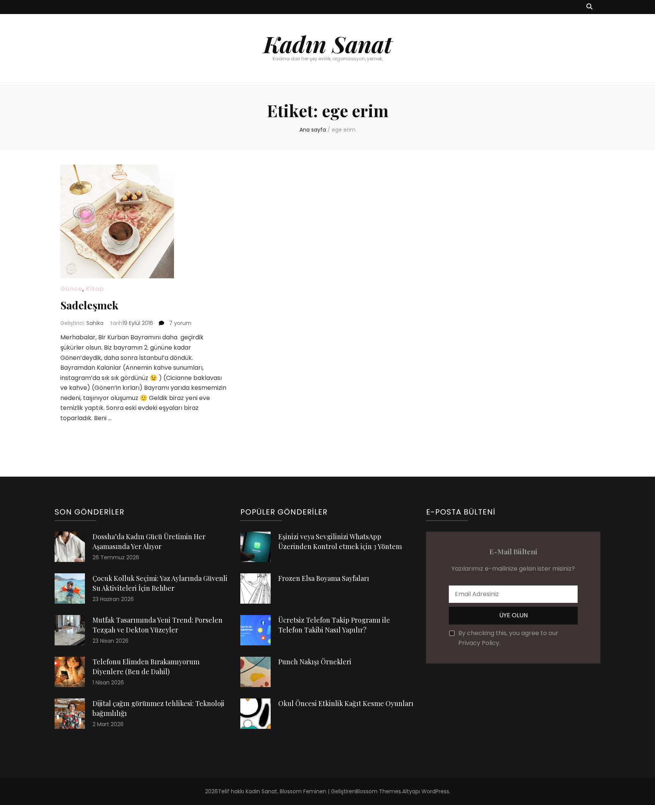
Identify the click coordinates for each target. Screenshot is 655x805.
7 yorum (179, 323)
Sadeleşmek (89, 305)
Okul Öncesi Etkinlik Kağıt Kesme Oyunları (346, 703)
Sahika (94, 323)
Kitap (95, 288)
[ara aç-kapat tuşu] (589, 7)
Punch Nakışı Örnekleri (314, 661)
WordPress (435, 791)
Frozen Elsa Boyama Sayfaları (323, 578)
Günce (71, 288)
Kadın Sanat (327, 43)
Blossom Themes (378, 791)
